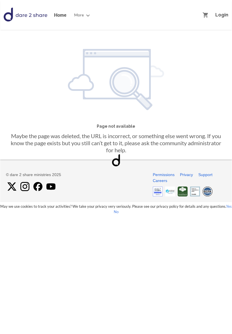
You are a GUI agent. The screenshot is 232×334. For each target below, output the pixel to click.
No (116, 211)
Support (205, 174)
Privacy (186, 174)
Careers (160, 180)
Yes (229, 206)
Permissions (164, 174)
